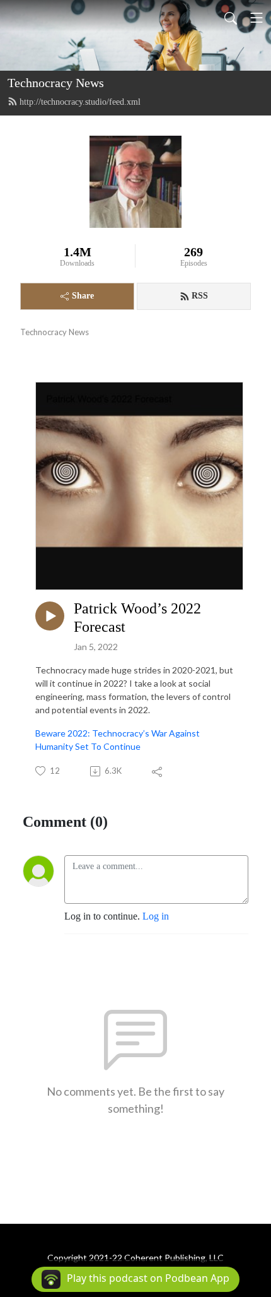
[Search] (230, 17)
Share (83, 295)
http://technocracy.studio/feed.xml (80, 102)
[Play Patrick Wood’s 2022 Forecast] (49, 616)
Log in (155, 916)
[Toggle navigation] (256, 18)
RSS (200, 295)
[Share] (158, 771)
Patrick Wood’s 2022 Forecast (137, 617)
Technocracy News (56, 83)
